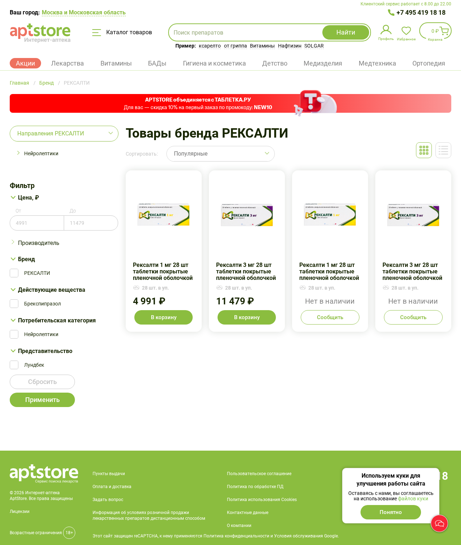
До (73, 211)
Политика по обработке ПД (255, 486)
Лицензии (20, 511)
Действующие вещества (51, 289)
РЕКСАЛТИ (37, 273)
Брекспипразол (42, 304)
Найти (345, 32)
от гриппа (235, 46)
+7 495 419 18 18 (421, 12)
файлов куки (413, 498)
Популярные (190, 153)
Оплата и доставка (112, 486)
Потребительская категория (57, 320)
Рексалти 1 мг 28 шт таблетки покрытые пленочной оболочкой (164, 251)
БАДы (157, 63)
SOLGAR (314, 46)
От (18, 211)
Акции (25, 63)
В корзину (163, 317)
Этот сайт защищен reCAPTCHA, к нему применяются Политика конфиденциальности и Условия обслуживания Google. (216, 536)
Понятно (391, 512)
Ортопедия (428, 63)
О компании (239, 525)
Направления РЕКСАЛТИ (50, 133)
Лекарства (67, 63)
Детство (274, 63)
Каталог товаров (128, 32)
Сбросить (42, 381)
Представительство (45, 351)
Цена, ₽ (28, 197)
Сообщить (330, 317)
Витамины (262, 46)
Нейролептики (41, 153)
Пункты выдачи (109, 473)
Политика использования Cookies (262, 499)
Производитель (38, 243)
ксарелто (210, 46)
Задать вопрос (108, 499)
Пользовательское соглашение (259, 473)
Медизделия (323, 63)
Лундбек (34, 365)
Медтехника (377, 63)
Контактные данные (247, 512)
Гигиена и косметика (214, 63)
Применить (42, 399)
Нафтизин (289, 46)
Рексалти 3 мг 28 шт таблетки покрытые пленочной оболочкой (247, 251)
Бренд (26, 259)
